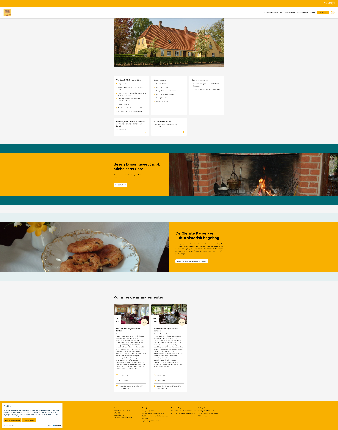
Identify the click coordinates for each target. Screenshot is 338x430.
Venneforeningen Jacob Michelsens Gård (130, 88)
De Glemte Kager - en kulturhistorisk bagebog (206, 85)
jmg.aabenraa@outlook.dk (123, 417)
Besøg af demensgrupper (165, 94)
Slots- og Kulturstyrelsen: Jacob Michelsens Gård (129, 100)
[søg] (332, 12)
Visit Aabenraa (203, 416)
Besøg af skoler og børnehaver (166, 91)
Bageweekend (161, 84)
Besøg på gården (120, 185)
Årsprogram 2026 (162, 101)
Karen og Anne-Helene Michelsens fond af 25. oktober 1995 (132, 94)
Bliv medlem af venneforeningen (153, 413)
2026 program (322, 12)
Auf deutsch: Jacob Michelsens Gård (130, 108)
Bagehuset (122, 84)
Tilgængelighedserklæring (151, 421)
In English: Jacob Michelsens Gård (130, 111)
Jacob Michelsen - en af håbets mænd (206, 89)
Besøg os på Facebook (206, 411)
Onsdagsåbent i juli (162, 98)
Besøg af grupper (162, 87)
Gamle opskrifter (124, 104)
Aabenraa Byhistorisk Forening (209, 413)
